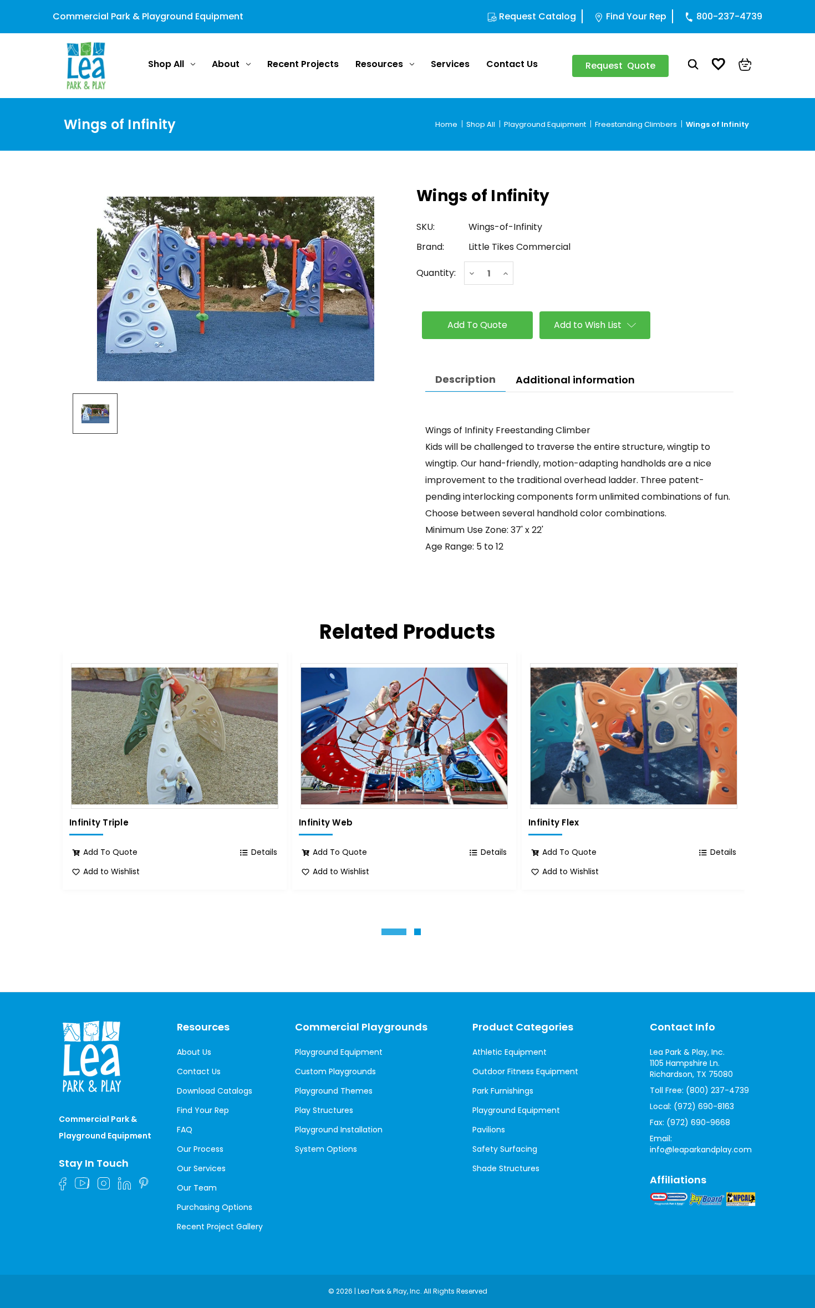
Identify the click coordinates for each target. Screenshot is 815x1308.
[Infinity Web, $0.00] (404, 735)
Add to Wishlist (111, 871)
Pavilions (488, 1129)
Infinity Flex (553, 822)
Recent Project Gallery (220, 1226)
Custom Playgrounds (335, 1071)
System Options (326, 1149)
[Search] (693, 65)
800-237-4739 (729, 16)
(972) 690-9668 (698, 1122)
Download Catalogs (214, 1090)
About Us (194, 1052)
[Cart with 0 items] (745, 66)
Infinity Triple (99, 822)
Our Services (201, 1168)
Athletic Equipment (509, 1052)
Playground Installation (339, 1129)
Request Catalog (537, 16)
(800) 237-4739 (717, 1090)
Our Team (197, 1187)
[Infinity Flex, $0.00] (633, 735)
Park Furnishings (502, 1090)
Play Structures (324, 1110)
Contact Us (512, 64)
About (226, 64)
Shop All (166, 64)
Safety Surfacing (504, 1149)
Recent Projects (303, 64)
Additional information (575, 380)
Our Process (200, 1149)
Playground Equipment (339, 1052)
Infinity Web (326, 822)
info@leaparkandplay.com (701, 1149)
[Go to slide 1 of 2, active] (393, 932)
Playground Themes (334, 1090)
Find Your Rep (636, 16)
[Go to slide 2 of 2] (417, 932)
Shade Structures (505, 1168)
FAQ (184, 1129)
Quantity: (436, 273)
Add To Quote (110, 852)
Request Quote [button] (620, 65)
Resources (379, 64)
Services (450, 64)
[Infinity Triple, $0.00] (174, 735)
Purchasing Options (214, 1207)
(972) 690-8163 (704, 1106)
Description (465, 379)
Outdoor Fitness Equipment (525, 1071)
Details (264, 852)
